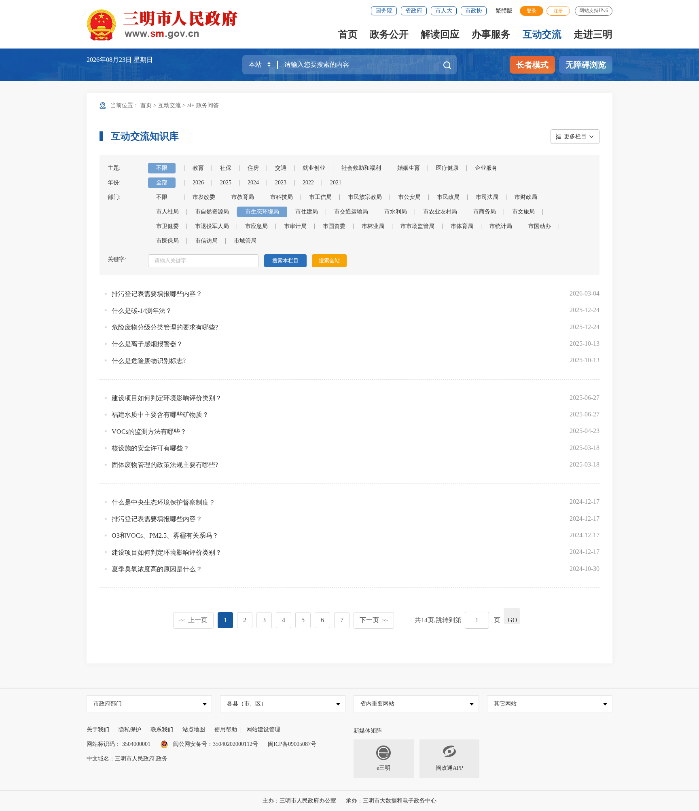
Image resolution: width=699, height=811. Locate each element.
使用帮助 (225, 730)
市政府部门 (107, 704)
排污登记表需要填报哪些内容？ (157, 293)
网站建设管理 (263, 730)
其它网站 (505, 704)
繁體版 (504, 11)
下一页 (374, 620)
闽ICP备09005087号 (292, 744)
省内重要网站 (377, 704)
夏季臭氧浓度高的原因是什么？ (157, 569)
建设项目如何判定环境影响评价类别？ (167, 398)
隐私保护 (130, 730)
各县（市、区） (247, 704)
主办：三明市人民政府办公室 (299, 801)
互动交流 (542, 34)
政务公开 (389, 34)
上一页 (193, 620)
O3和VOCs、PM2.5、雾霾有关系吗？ (165, 535)
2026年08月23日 (110, 59)
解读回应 (440, 34)
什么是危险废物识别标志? (149, 360)
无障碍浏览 (586, 64)
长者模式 (532, 64)
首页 (348, 34)
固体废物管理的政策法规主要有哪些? (165, 464)
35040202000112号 (235, 744)
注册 (558, 11)
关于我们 (98, 730)
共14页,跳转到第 (438, 620)
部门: (114, 197)
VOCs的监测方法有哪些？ (149, 431)
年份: (114, 183)
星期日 (143, 59)
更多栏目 (575, 136)
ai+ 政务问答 (203, 105)
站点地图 (193, 730)
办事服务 (491, 34)
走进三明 (593, 34)
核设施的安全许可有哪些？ (150, 448)
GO (512, 620)
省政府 (413, 11)
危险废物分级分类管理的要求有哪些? (165, 327)
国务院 (383, 11)
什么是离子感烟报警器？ (147, 343)
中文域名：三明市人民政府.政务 (127, 759)
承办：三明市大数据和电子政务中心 (391, 801)
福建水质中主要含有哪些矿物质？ (160, 414)
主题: (114, 168)
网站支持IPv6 (593, 10)
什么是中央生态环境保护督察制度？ (163, 502)
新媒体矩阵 (368, 731)
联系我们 (161, 730)
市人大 (443, 11)
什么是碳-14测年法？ (142, 310)
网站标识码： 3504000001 (118, 744)
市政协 (473, 11)
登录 (531, 11)
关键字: (117, 259)
